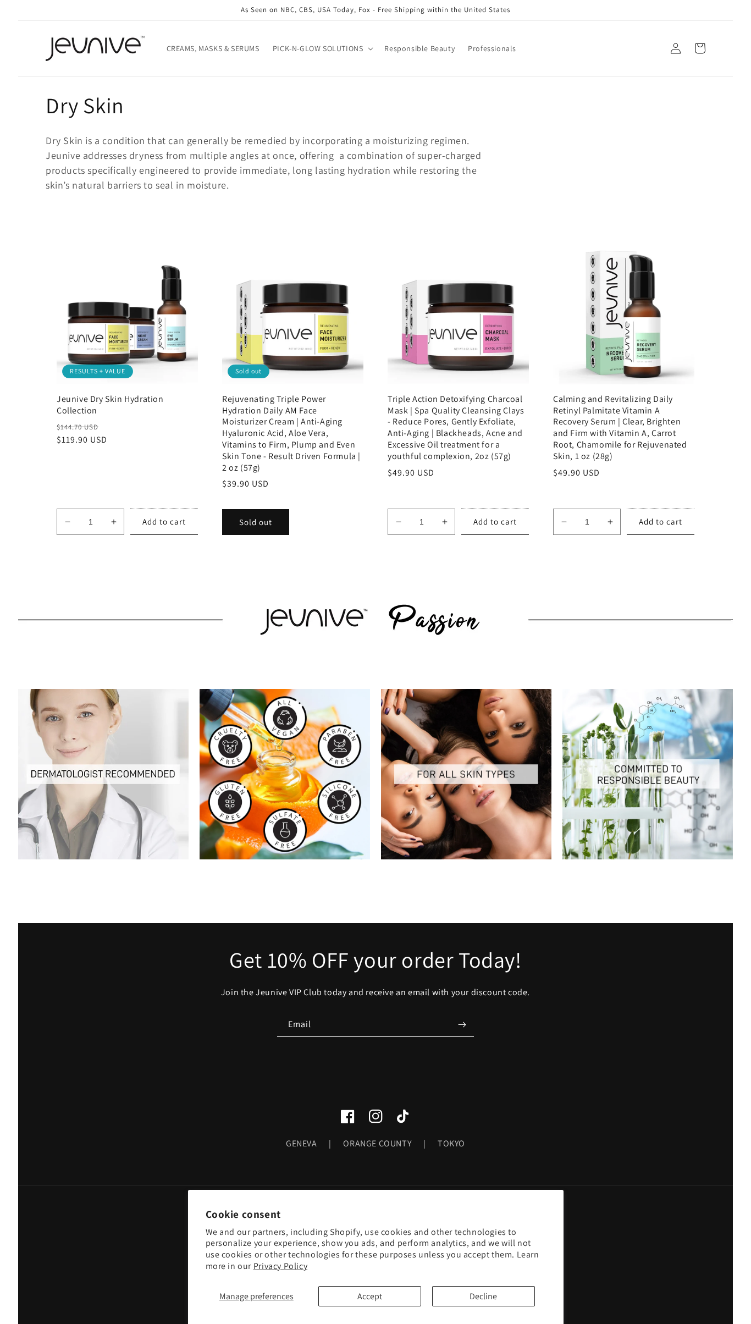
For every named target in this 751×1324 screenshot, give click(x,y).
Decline (483, 1296)
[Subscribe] (462, 1025)
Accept (369, 1296)
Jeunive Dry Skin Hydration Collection (110, 405)
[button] (322, 48)
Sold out (255, 522)
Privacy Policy (280, 1266)
